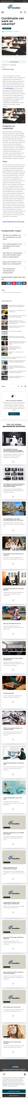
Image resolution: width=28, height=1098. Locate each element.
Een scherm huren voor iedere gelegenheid (13, 659)
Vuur (3, 67)
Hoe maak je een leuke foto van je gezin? (13, 554)
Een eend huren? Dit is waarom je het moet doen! (13, 972)
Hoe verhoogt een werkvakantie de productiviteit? (14, 270)
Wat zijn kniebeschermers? (12, 623)
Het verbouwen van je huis (11, 1007)
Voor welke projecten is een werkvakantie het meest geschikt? (14, 246)
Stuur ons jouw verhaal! (14, 400)
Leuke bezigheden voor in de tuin (12, 798)
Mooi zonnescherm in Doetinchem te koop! (10, 868)
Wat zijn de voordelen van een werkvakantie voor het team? (14, 237)
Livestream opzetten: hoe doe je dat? (13, 763)
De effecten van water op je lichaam (12, 1042)
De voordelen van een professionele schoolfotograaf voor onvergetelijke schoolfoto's (13, 450)
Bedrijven (7, 28)
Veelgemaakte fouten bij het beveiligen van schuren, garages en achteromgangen (17, 322)
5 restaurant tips (8, 693)
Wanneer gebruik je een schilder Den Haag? (13, 833)
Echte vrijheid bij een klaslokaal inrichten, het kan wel (16, 326)
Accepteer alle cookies (14, 1091)
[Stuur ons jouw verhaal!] (14, 395)
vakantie (9, 292)
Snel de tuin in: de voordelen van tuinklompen (16, 311)
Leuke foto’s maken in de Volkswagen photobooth (11, 903)
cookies (4, 1084)
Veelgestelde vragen (8, 69)
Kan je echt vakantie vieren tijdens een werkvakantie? (14, 263)
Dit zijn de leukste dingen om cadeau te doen (12, 728)
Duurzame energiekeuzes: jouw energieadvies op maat (16, 377)
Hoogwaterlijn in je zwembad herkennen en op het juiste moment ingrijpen (13, 358)
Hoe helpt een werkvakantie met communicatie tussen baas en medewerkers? (14, 255)
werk (13, 292)
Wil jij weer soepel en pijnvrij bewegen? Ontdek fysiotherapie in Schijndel (17, 367)
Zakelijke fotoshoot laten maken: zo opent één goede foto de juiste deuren (17, 343)
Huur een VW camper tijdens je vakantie (13, 938)
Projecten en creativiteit (9, 65)
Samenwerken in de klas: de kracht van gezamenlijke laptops (17, 371)
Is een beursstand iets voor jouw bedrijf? (13, 589)
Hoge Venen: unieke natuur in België (16, 352)
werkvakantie (9, 88)
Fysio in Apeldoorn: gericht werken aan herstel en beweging (17, 316)
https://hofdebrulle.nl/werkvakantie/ (13, 221)
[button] (25, 1074)
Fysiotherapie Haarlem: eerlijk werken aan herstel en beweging (16, 337)
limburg (5, 292)
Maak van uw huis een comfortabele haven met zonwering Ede (14, 348)
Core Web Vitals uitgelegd (15, 331)
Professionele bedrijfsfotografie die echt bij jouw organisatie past (17, 361)
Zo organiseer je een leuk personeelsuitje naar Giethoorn (13, 519)
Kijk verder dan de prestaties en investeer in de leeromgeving (16, 306)
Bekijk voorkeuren (14, 1095)
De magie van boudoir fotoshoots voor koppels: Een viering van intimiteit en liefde (14, 485)
